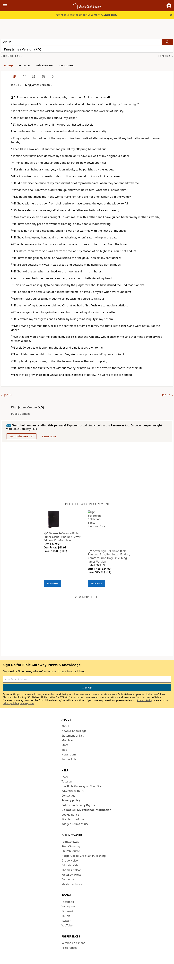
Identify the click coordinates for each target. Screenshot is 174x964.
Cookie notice (70, 814)
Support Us (69, 759)
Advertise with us (73, 791)
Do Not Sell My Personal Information (86, 810)
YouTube (67, 925)
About (65, 726)
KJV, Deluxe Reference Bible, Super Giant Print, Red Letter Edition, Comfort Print (62, 536)
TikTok (66, 916)
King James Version (24, 407)
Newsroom (69, 754)
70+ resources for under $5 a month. (86, 15)
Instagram (68, 906)
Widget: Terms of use (75, 824)
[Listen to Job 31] (52, 76)
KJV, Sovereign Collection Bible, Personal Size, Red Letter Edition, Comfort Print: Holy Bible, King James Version (109, 556)
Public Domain (20, 414)
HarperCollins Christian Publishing (84, 856)
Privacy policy (71, 800)
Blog (64, 750)
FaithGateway (70, 842)
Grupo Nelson (71, 860)
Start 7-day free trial (21, 436)
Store (65, 745)
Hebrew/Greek (44, 65)
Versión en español (74, 943)
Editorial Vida (70, 865)
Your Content (66, 65)
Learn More (49, 436)
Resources (24, 65)
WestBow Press (71, 874)
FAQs (65, 777)
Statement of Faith (73, 735)
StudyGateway (71, 846)
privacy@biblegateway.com (18, 703)
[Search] (167, 42)
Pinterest (67, 911)
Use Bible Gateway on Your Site (81, 786)
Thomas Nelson (72, 870)
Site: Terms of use (73, 819)
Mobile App (69, 740)
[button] (169, 5)
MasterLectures (72, 884)
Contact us (68, 795)
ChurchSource (71, 851)
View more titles (87, 597)
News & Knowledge (74, 731)
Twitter (66, 921)
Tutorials (67, 781)
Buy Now (52, 583)
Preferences (69, 948)
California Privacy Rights (78, 805)
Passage (8, 65)
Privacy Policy (144, 700)
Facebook (68, 902)
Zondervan (68, 879)
